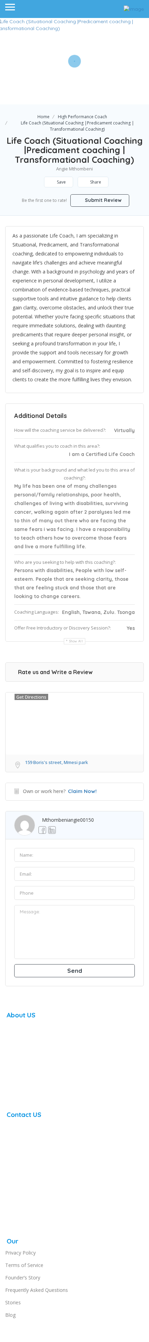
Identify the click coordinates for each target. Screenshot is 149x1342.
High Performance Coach (82, 117)
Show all (76, 641)
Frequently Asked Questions (36, 1290)
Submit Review (103, 200)
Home (43, 117)
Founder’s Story (22, 1277)
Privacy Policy (20, 1252)
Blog (10, 1315)
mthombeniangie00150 (68, 820)
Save (61, 182)
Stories (13, 1302)
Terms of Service (24, 1265)
